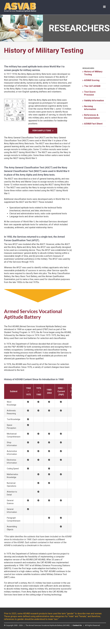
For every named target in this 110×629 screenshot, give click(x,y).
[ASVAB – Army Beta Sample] (15, 99)
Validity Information (94, 100)
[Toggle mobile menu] (104, 6)
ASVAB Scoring (91, 80)
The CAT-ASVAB (92, 86)
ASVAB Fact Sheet (93, 123)
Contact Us (77, 625)
